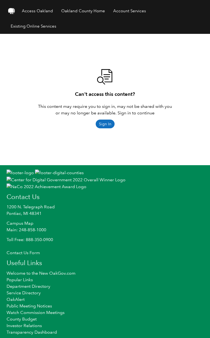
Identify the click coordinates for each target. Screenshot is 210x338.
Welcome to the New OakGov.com (41, 273)
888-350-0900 (39, 239)
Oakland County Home (83, 10)
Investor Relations (24, 325)
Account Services (129, 10)
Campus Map (20, 223)
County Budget (22, 319)
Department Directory (28, 286)
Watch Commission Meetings (36, 312)
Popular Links (20, 279)
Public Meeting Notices (29, 306)
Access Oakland (37, 10)
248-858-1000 (32, 229)
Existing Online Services (33, 26)
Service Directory (24, 292)
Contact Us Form (23, 252)
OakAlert (16, 299)
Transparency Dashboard (32, 332)
